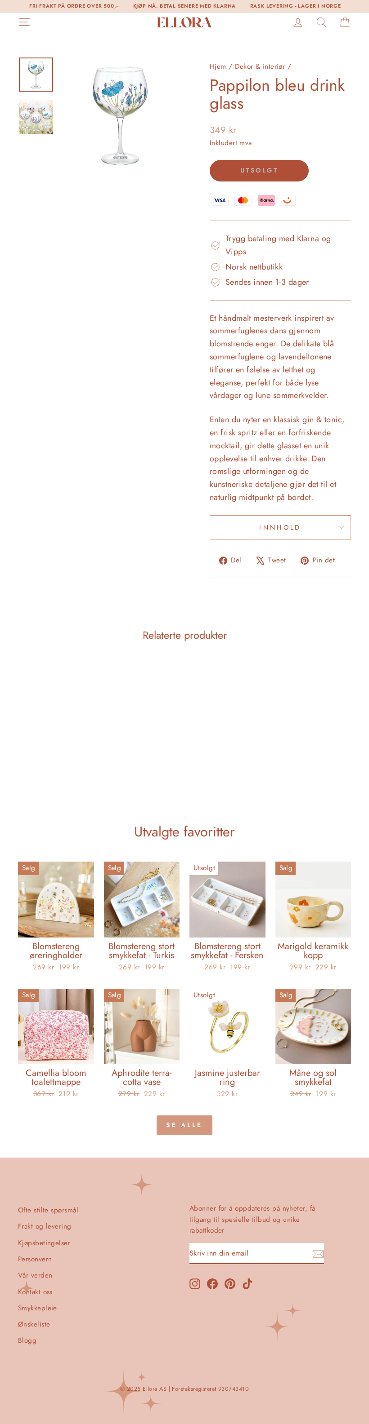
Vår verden (35, 1275)
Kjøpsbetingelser (44, 1243)
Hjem (218, 66)
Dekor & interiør (260, 66)
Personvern (35, 1259)
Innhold (280, 527)
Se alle (184, 1124)
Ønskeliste (34, 1324)
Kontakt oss (35, 1292)
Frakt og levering (45, 1226)
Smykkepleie (37, 1308)
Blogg (27, 1340)
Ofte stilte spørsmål (48, 1210)
